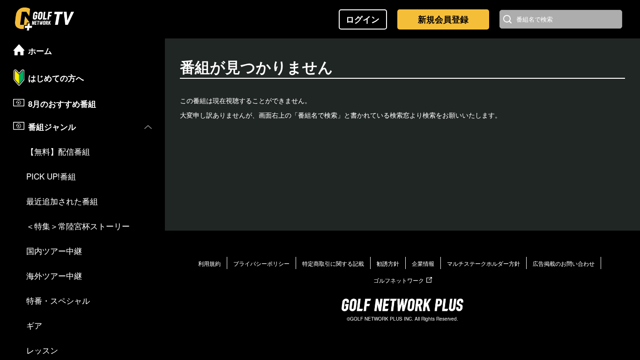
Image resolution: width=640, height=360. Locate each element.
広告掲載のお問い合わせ (564, 263)
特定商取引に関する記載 (333, 263)
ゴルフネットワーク (398, 280)
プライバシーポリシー (261, 263)
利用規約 (209, 263)
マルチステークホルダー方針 (483, 263)
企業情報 (423, 263)
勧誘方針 (388, 263)
